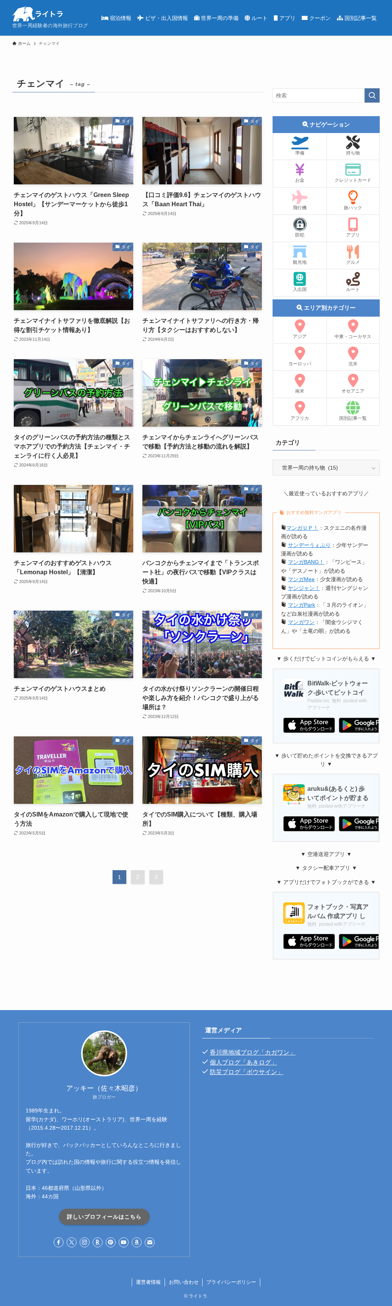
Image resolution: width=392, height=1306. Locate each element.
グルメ (353, 262)
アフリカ (300, 418)
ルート (353, 289)
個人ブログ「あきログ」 (243, 1062)
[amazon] (137, 1242)
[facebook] (59, 1242)
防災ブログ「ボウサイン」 (246, 1072)
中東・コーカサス (353, 336)
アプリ (353, 235)
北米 (353, 363)
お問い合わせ (184, 1282)
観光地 (300, 262)
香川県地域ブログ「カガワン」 (253, 1052)
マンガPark (301, 605)
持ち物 (353, 153)
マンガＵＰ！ (302, 528)
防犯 (299, 235)
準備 (299, 153)
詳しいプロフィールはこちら (104, 1217)
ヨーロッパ (299, 363)
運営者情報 (148, 1282)
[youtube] (124, 1242)
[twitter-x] (72, 1242)
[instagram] (85, 1242)
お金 (299, 180)
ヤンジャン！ (304, 588)
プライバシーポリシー (231, 1282)
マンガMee (301, 579)
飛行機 (300, 207)
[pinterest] (111, 1242)
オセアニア (352, 391)
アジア (300, 336)
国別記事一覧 (353, 418)
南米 (299, 391)
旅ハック (353, 207)
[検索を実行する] (372, 95)
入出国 (300, 289)
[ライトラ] (37, 13)
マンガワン (301, 622)
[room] (98, 1242)
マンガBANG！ (306, 562)
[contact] (150, 1242)
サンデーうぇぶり (309, 545)
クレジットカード (353, 180)
